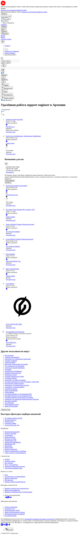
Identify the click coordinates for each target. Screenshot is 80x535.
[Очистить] (3, 65)
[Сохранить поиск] (3, 70)
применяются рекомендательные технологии (39, 519)
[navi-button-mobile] (3, 41)
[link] (4, 31)
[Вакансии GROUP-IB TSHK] (42, 306)
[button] (3, 36)
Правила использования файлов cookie (34, 12)
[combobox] (10, 61)
